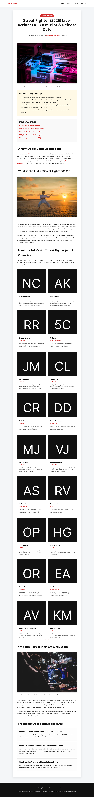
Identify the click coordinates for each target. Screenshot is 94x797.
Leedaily (13, 3)
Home (62, 3)
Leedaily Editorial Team (53, 35)
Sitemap (51, 788)
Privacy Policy (41, 788)
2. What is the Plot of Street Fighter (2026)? (32, 129)
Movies (69, 3)
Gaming (76, 3)
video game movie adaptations (37, 154)
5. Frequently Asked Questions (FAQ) (30, 138)
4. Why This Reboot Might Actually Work (31, 135)
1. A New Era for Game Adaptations (29, 125)
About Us (83, 3)
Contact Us (59, 788)
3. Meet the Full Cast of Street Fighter (30, 132)
